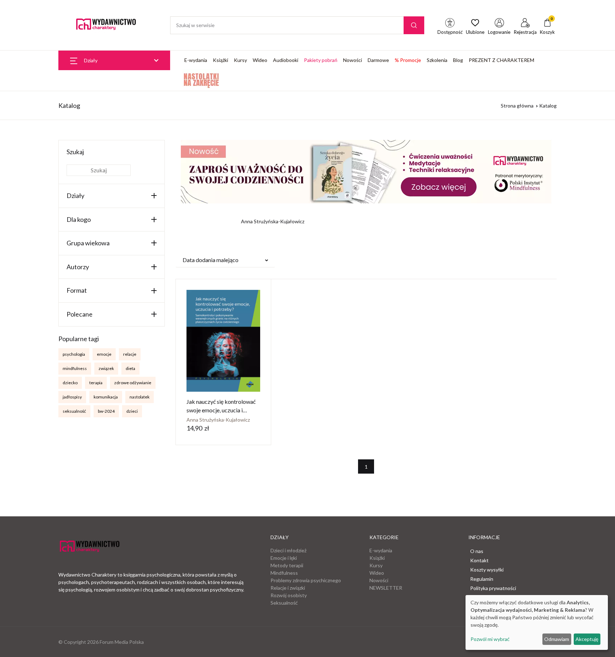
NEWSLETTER (385, 588)
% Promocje (408, 60)
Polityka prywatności (493, 588)
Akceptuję (586, 639)
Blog (458, 60)
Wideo (260, 60)
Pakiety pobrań (320, 60)
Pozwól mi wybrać (490, 639)
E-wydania (195, 60)
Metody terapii (286, 565)
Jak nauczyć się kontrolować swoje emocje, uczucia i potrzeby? (221, 410)
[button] (225, 259)
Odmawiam (556, 639)
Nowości (352, 60)
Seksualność (284, 603)
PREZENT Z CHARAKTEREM (501, 60)
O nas (476, 551)
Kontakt (479, 560)
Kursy (240, 60)
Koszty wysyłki (487, 570)
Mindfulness (284, 573)
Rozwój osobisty (288, 595)
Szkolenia (437, 60)
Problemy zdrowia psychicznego (305, 580)
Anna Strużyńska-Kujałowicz (218, 420)
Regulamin (481, 579)
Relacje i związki (287, 588)
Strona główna (517, 106)
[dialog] (537, 622)
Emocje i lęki (283, 558)
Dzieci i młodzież (288, 550)
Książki (220, 60)
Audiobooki (285, 60)
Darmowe (378, 60)
